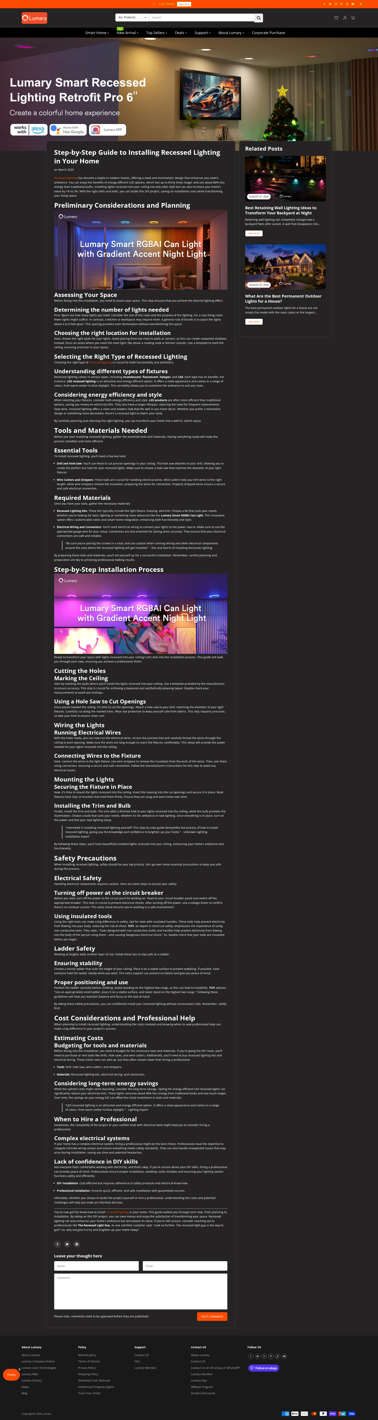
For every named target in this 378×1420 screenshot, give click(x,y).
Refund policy (87, 1355)
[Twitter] (330, 4)
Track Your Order (89, 1393)
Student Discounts (203, 1393)
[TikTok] (347, 4)
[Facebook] (324, 4)
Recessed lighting (65, 178)
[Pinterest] (341, 4)
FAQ (137, 1361)
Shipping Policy (88, 1374)
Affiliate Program (202, 1387)
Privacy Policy (87, 1368)
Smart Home (96, 32)
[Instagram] (336, 4)
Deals (180, 32)
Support (202, 32)
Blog (24, 1393)
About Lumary (230, 32)
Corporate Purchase (268, 32)
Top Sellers (156, 32)
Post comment (212, 1316)
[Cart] (352, 17)
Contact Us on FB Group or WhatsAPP (215, 1368)
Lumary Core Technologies (39, 1368)
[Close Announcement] (361, 4)
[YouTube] (353, 4)
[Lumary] (34, 18)
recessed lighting (100, 362)
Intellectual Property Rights (96, 1387)
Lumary (46, 1413)
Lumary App (199, 1380)
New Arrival (127, 31)
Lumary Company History (38, 1361)
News (25, 1387)
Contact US (141, 1355)
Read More (254, 233)
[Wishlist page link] (336, 18)
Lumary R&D (30, 1374)
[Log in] (344, 17)
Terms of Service (89, 1361)
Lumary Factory (32, 1380)
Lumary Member (145, 1368)
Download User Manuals (94, 1380)
